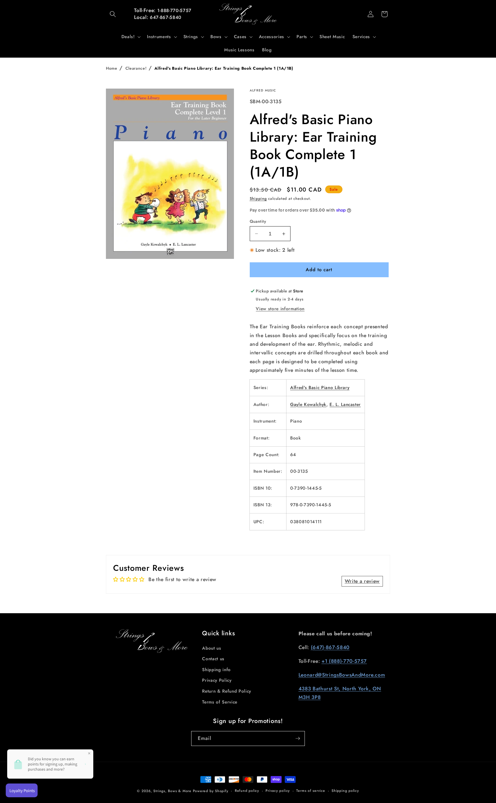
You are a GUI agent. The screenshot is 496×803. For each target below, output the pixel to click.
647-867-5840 (165, 17)
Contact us (213, 659)
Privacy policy (278, 790)
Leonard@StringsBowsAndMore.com (342, 675)
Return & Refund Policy (226, 691)
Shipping (258, 198)
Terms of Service (219, 702)
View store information (280, 309)
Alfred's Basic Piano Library (319, 387)
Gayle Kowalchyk (308, 404)
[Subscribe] (298, 738)
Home (111, 68)
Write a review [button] (362, 581)
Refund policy (247, 790)
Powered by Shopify (210, 791)
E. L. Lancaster (345, 404)
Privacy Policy (216, 680)
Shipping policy (345, 790)
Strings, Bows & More (172, 791)
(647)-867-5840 (330, 647)
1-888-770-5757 (174, 10)
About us (211, 648)
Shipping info (216, 670)
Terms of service (310, 790)
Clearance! (136, 68)
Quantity (258, 221)
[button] (113, 14)
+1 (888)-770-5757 (344, 661)
